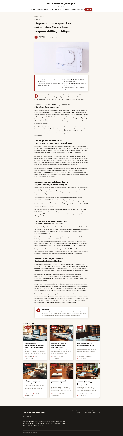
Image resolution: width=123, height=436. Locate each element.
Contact (88, 9)
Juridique (40, 9)
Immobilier (58, 9)
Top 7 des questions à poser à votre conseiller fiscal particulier (85, 383)
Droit (51, 9)
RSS (99, 412)
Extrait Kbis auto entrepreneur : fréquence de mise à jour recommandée (34, 345)
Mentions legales (92, 412)
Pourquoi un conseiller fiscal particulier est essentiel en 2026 (58, 345)
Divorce (73, 9)
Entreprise (66, 9)
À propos (80, 9)
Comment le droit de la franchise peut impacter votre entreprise (59, 383)
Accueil (33, 9)
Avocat (46, 9)
